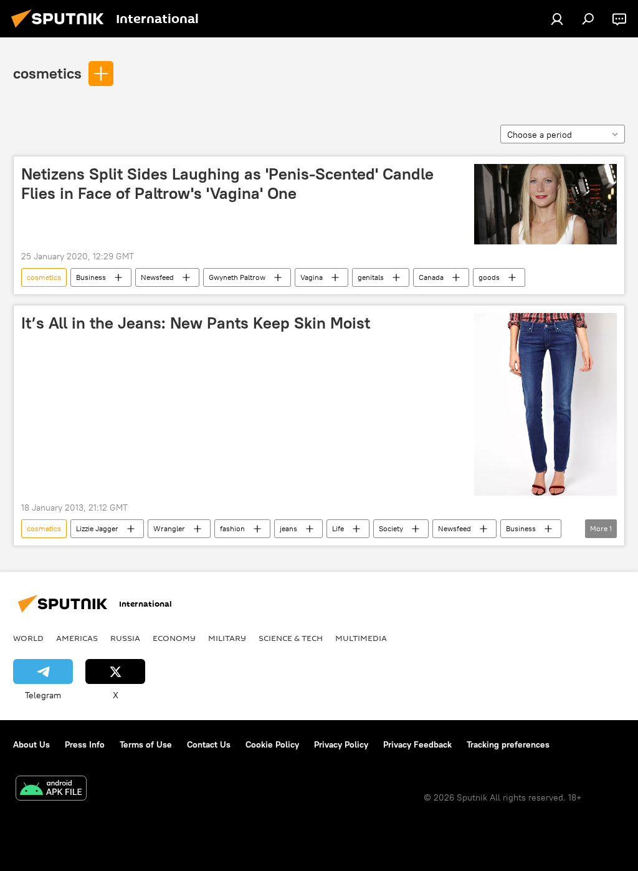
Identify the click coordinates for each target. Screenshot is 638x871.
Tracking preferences (508, 744)
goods (489, 277)
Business (91, 277)
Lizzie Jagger (97, 528)
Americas (77, 637)
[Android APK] (51, 790)
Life (338, 528)
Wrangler (169, 528)
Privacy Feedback (417, 744)
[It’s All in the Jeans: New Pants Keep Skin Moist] (545, 404)
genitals (371, 277)
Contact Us (209, 744)
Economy (174, 637)
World (28, 637)
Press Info (85, 744)
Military (227, 637)
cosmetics (47, 73)
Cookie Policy (272, 744)
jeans (288, 528)
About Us (31, 744)
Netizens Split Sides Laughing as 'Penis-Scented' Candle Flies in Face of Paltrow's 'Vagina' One (227, 183)
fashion (232, 528)
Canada (431, 277)
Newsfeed (157, 277)
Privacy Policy (341, 744)
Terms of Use (146, 744)
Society (391, 528)
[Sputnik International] (61, 29)
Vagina (311, 277)
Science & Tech (291, 637)
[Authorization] (557, 18)
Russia (125, 637)
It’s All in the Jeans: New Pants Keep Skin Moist (195, 323)
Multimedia (361, 637)
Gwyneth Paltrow (237, 277)
